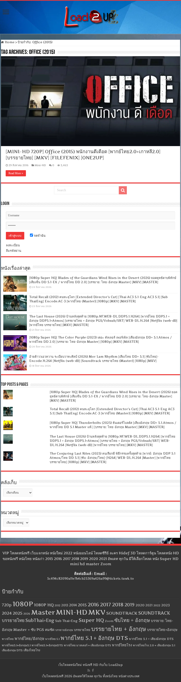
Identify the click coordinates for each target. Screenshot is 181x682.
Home (9, 42)
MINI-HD (71, 612)
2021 (148, 605)
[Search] (123, 190)
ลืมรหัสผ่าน (13, 250)
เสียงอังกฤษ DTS (12, 650)
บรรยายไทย (82, 630)
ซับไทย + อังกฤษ (132, 620)
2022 (156, 605)
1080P (22, 604)
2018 (117, 604)
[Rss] (88, 670)
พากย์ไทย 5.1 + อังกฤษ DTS (94, 637)
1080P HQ (44, 604)
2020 (140, 605)
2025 (17, 613)
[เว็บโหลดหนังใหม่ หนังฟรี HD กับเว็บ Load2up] (90, 16)
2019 (129, 605)
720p (7, 605)
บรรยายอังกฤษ (64, 630)
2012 (57, 605)
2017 (105, 604)
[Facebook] (92, 670)
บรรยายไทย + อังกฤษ (118, 628)
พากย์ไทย (8, 639)
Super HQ (91, 620)
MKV (96, 612)
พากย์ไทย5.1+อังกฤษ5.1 (16, 645)
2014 (73, 605)
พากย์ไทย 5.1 (52, 639)
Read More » (15, 173)
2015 (82, 604)
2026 (26, 613)
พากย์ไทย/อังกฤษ (29, 638)
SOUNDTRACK (121, 613)
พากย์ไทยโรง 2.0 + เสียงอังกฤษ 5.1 (154, 645)
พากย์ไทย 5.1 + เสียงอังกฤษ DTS (151, 639)
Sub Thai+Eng (66, 621)
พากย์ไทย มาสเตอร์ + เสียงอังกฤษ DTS (87, 645)
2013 (64, 605)
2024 (7, 613)
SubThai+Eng (39, 620)
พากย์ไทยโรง (122, 645)
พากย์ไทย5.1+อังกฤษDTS (47, 645)
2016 (93, 604)
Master (43, 612)
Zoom (109, 621)
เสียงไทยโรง (32, 650)
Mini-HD (40, 165)
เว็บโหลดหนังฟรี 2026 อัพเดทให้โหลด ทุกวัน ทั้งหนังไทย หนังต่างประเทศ (90, 676)
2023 (165, 605)
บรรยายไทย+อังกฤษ (162, 630)
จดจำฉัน (39, 235)
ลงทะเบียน (13, 245)
